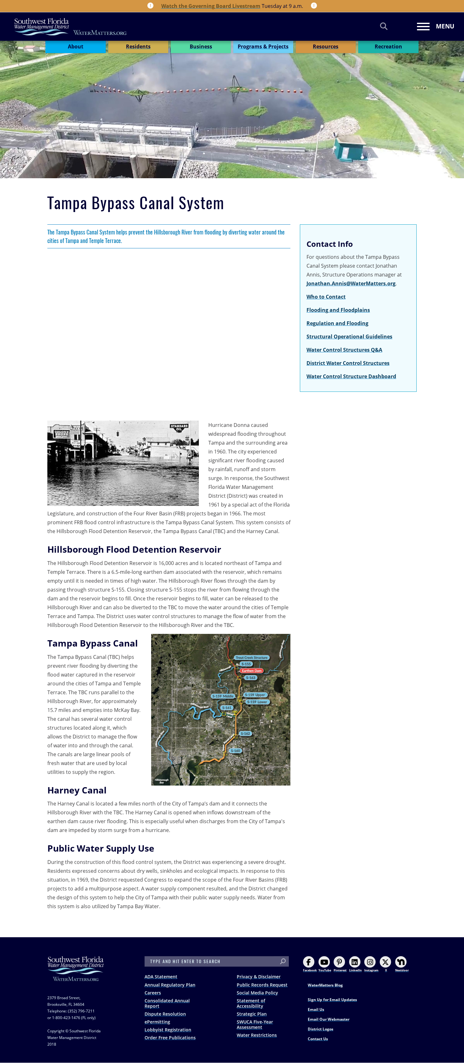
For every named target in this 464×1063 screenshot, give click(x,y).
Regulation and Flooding (337, 323)
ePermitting (157, 1022)
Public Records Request (262, 985)
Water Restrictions (257, 1035)
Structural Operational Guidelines (349, 336)
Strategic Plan (252, 1014)
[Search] (384, 26)
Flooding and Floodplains (338, 310)
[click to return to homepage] (75, 975)
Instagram (371, 970)
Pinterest (340, 970)
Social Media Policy (257, 993)
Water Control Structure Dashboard (351, 376)
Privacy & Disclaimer (259, 977)
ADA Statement (161, 977)
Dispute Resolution (165, 1014)
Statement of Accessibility (251, 1003)
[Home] (70, 26)
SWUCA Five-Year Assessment (255, 1024)
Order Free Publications (170, 1038)
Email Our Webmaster (328, 1019)
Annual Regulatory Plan (170, 985)
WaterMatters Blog (325, 985)
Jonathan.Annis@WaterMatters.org (351, 283)
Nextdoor (402, 970)
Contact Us (318, 1039)
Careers (153, 993)
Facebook (310, 970)
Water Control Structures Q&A (344, 349)
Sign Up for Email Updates (332, 999)
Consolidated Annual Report (167, 1003)
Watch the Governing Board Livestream (210, 6)
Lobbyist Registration (168, 1030)
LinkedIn (355, 970)
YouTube (324, 970)
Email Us (316, 1009)
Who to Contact (326, 296)
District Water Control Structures (348, 363)
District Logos (320, 1029)
